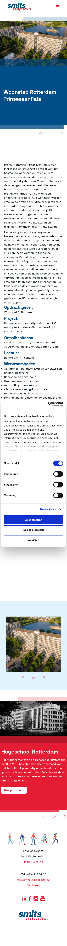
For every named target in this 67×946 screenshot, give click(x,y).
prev (42, 134)
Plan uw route (33, 861)
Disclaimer (33, 885)
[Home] (19, 7)
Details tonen (48, 509)
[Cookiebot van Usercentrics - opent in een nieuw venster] (48, 404)
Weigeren (33, 539)
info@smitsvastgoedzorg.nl (33, 879)
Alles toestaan (33, 519)
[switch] (58, 474)
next (60, 134)
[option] (33, 644)
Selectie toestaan (33, 529)
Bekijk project (14, 790)
